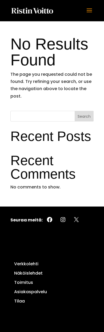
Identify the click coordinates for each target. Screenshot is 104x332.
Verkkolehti (26, 264)
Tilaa (19, 301)
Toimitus (23, 282)
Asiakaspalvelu (30, 292)
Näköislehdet (28, 273)
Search (84, 116)
